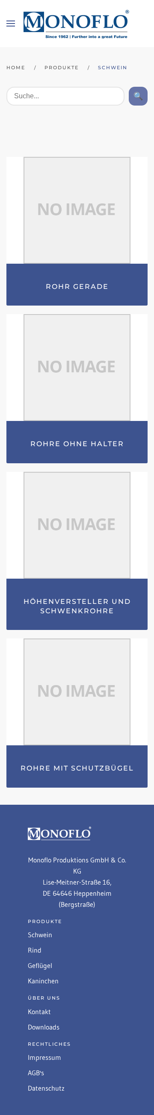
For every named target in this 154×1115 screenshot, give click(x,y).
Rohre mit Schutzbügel (77, 768)
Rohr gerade (77, 286)
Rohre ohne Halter (77, 444)
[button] (10, 23)
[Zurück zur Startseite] (77, 23)
